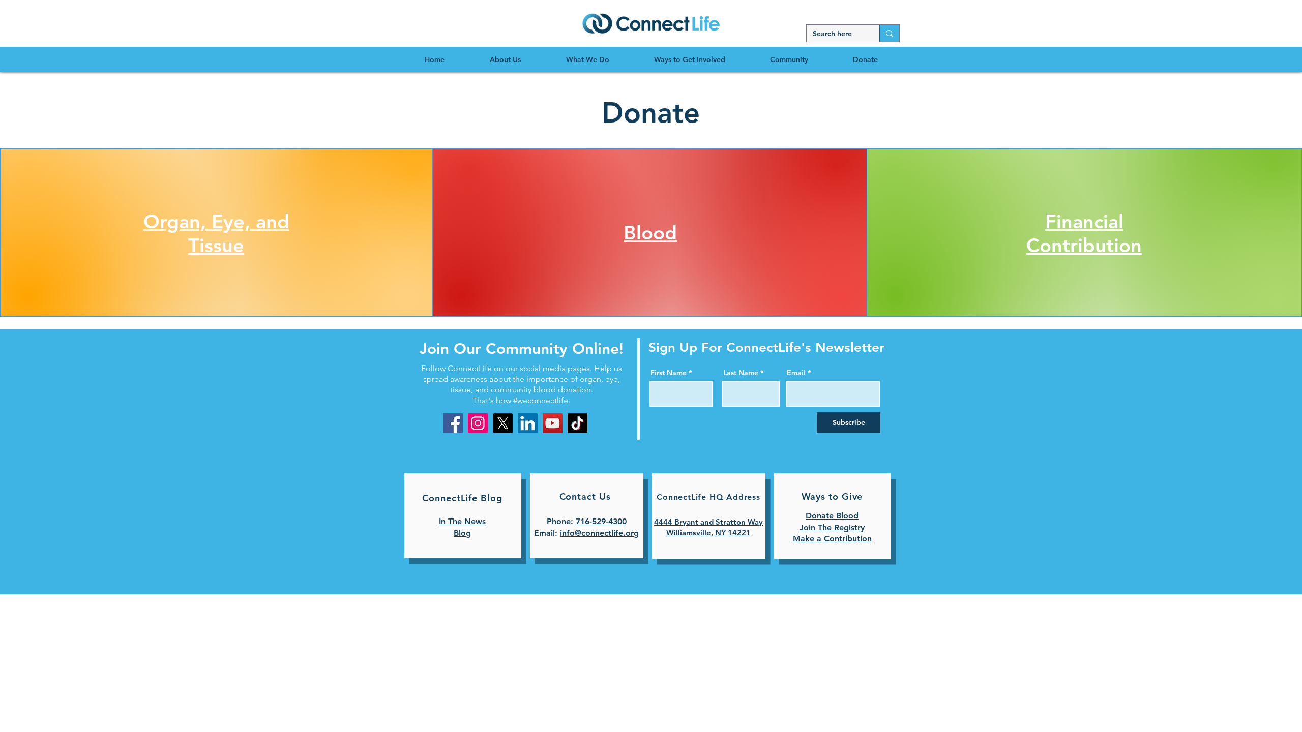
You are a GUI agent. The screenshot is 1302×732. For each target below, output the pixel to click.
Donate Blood (832, 516)
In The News (462, 521)
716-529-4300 (601, 521)
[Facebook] (453, 423)
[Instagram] (478, 423)
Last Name (740, 372)
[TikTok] (577, 423)
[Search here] (889, 33)
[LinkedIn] (528, 423)
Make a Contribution (832, 538)
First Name (668, 372)
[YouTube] (553, 423)
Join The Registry (832, 527)
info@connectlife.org (599, 533)
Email (796, 372)
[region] (650, 23)
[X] (503, 423)
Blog (462, 533)
